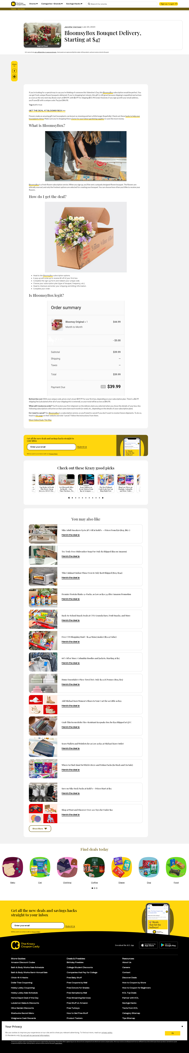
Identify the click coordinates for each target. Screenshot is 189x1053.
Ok (173, 1033)
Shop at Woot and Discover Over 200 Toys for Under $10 (87, 809)
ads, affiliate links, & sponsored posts (46, 52)
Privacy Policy (53, 454)
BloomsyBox (108, 92)
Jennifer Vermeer (73, 27)
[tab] (72, 497)
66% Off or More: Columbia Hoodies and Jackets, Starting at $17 (91, 658)
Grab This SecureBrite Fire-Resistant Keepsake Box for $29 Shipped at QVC (96, 722)
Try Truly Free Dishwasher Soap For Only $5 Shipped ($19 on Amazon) (94, 551)
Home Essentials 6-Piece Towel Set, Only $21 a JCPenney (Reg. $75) (92, 679)
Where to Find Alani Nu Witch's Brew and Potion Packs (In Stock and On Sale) (97, 765)
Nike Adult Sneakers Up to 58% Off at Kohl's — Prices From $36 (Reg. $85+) (96, 530)
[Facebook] (14, 71)
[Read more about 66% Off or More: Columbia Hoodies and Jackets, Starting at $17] (43, 662)
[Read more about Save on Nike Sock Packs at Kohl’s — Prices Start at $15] (43, 792)
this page (39, 416)
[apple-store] (148, 945)
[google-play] (168, 945)
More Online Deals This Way (40, 420)
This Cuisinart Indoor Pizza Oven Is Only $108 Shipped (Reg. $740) (92, 572)
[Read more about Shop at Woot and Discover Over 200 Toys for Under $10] (43, 813)
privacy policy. (107, 1032)
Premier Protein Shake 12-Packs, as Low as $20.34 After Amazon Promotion (96, 594)
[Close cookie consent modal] (182, 1026)
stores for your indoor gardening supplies (87, 119)
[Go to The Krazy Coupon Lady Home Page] (18, 4)
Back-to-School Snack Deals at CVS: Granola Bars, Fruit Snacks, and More (96, 615)
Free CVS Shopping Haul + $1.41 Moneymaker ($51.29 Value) (89, 637)
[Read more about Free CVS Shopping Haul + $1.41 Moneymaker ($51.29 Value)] (43, 640)
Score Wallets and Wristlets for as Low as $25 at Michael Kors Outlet (93, 743)
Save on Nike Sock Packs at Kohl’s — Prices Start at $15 (87, 788)
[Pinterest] (14, 76)
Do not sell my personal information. (35, 1035)
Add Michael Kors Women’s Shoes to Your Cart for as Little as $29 (91, 701)
